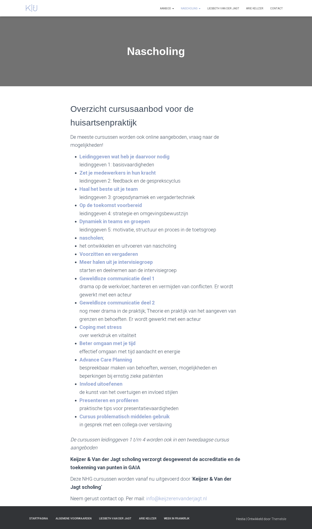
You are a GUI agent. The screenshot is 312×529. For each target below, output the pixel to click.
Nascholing (189, 8)
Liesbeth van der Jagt (223, 8)
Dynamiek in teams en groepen (114, 221)
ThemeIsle (278, 519)
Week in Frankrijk (176, 518)
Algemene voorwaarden (74, 518)
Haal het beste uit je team (108, 189)
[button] (173, 8)
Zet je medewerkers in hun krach (116, 173)
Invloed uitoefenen (100, 384)
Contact (276, 8)
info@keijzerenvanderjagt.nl (176, 498)
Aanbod (166, 8)
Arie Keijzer (254, 8)
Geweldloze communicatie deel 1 (117, 278)
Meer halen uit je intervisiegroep (116, 262)
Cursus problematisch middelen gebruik (124, 416)
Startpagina (38, 518)
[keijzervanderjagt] (31, 8)
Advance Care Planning (105, 360)
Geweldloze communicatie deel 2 (117, 303)
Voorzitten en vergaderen (108, 254)
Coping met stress (100, 327)
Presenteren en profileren (108, 400)
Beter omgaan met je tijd (107, 343)
